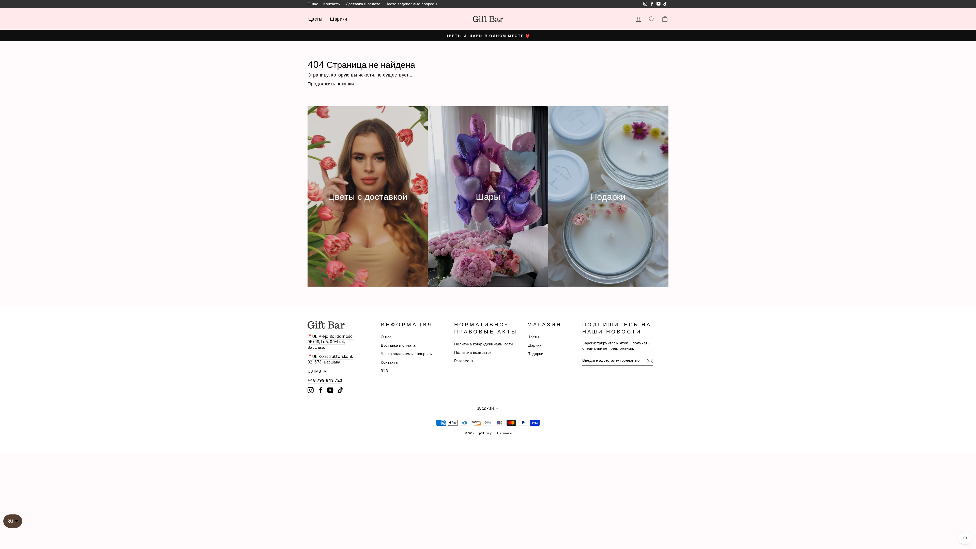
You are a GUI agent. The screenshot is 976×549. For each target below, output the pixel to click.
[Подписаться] (650, 360)
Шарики (338, 19)
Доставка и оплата (363, 4)
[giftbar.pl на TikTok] (340, 390)
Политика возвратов (473, 352)
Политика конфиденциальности (483, 344)
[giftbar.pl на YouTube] (330, 390)
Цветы (315, 19)
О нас (313, 4)
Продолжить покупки (331, 84)
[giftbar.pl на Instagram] (311, 390)
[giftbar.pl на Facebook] (320, 390)
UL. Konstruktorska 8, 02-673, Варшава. (330, 359)
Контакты (332, 4)
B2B (384, 370)
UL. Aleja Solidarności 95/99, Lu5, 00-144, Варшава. (331, 342)
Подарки (535, 353)
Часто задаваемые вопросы (411, 4)
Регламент (464, 360)
